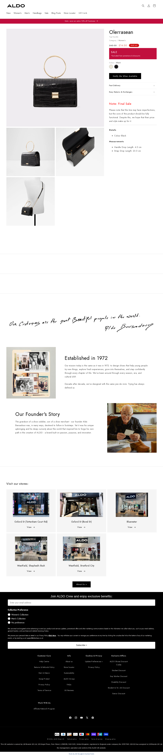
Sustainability (69, 673)
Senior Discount (118, 693)
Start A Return (44, 673)
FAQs (69, 684)
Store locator (69, 667)
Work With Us (44, 703)
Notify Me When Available (125, 76)
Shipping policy (110, 739)
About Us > (81, 584)
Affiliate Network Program (44, 708)
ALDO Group (69, 679)
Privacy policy (84, 739)
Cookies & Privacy (94, 655)
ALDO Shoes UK (59, 739)
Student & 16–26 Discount (119, 688)
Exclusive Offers (118, 655)
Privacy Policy (44, 684)
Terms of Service (44, 690)
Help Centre (44, 661)
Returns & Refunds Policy (44, 667)
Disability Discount (118, 682)
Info (69, 655)
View (29, 527)
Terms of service (97, 739)
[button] (143, 6)
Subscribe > (81, 645)
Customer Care (44, 655)
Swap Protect (44, 679)
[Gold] (111, 67)
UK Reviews (69, 690)
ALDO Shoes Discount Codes (119, 663)
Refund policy (72, 739)
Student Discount (119, 670)
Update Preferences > (94, 661)
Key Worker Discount (118, 676)
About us (69, 661)
